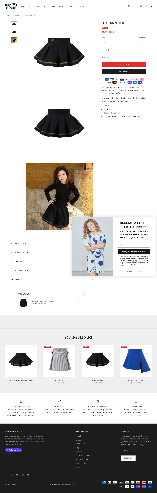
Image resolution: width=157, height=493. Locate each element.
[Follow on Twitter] (12, 475)
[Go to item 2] (14, 32)
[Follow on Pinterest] (23, 475)
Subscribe (128, 458)
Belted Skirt (59, 380)
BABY (38, 6)
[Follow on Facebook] (6, 475)
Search (78, 436)
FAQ (77, 448)
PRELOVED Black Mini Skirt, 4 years (21, 380)
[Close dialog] (152, 219)
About (78, 440)
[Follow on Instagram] (17, 475)
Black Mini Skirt (97, 380)
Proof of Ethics (81, 444)
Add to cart (124, 64)
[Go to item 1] (14, 24)
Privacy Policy (81, 463)
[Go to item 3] (14, 40)
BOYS (30, 6)
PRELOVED (71, 6)
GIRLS (23, 6)
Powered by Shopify (71, 484)
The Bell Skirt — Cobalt (136, 380)
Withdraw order (82, 459)
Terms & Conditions (84, 455)
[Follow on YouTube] (28, 475)
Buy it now (123, 71)
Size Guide (124, 101)
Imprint (78, 467)
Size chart (142, 37)
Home (7, 15)
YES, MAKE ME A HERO (134, 251)
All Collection (16, 15)
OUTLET (61, 6)
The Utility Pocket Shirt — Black (43, 301)
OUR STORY (82, 6)
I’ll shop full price (134, 271)
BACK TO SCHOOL (49, 6)
